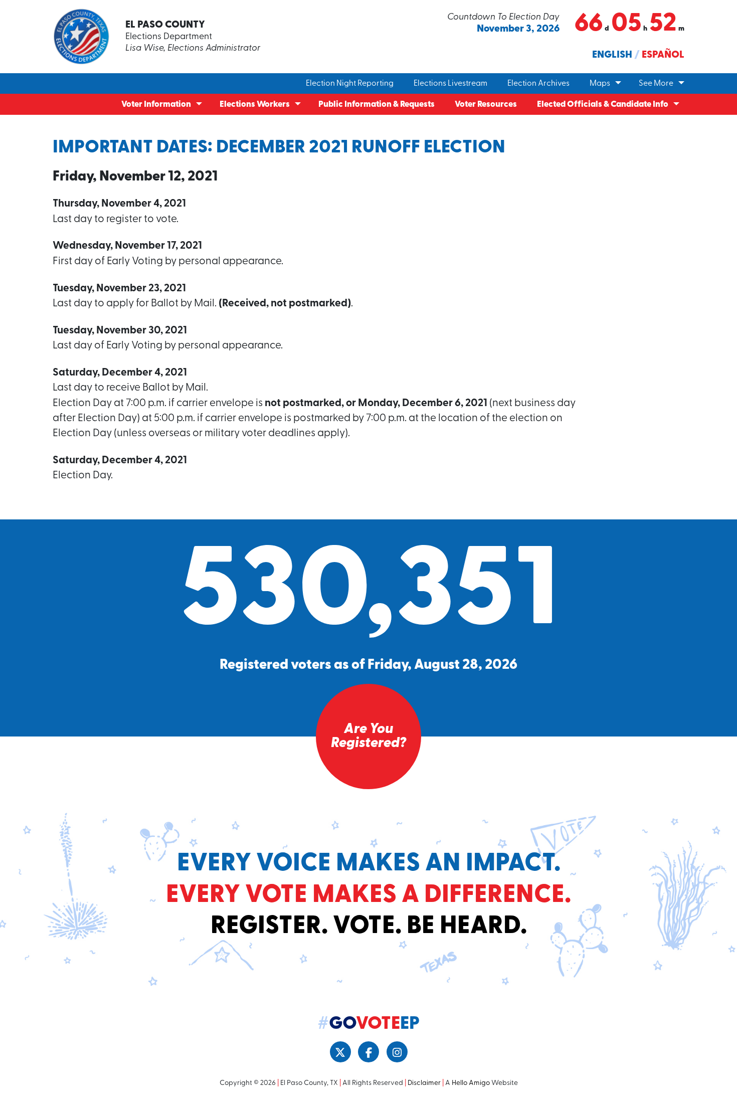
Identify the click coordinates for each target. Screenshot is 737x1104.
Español (663, 55)
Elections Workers (255, 104)
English (612, 55)
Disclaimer (424, 1083)
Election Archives (538, 84)
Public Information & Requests (376, 104)
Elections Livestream (450, 84)
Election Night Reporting (350, 84)
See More (656, 84)
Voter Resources (486, 104)
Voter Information (156, 104)
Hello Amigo (471, 1083)
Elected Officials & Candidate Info (602, 104)
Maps (600, 84)
